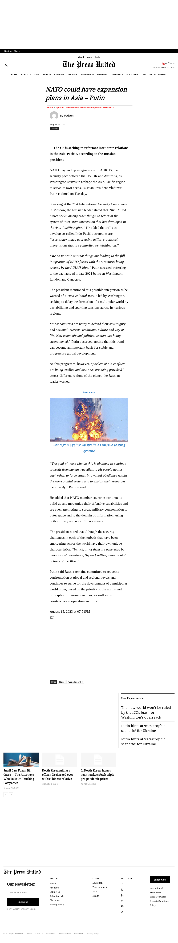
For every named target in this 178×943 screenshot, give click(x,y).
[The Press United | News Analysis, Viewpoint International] (89, 65)
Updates (59, 107)
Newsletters (155, 892)
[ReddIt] (90, 136)
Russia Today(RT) (75, 682)
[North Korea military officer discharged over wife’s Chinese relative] (59, 760)
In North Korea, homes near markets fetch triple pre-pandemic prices (97, 775)
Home (50, 107)
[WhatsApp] (98, 136)
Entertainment (99, 887)
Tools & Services (158, 896)
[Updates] (55, 115)
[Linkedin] (106, 136)
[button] (6, 65)
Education (97, 882)
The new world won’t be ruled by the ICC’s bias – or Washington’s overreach (146, 712)
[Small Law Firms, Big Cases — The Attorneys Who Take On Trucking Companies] (21, 760)
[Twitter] (122, 890)
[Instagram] (122, 901)
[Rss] (122, 912)
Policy (153, 905)
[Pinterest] (114, 136)
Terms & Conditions (159, 901)
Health (95, 895)
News (61, 682)
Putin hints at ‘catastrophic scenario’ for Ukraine (143, 728)
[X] (82, 136)
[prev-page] (5, 794)
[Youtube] (122, 906)
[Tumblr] (130, 136)
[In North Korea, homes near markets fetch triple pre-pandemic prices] (98, 760)
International (156, 888)
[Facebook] (74, 136)
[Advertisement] (89, 24)
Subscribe (23, 902)
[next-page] (11, 794)
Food (94, 891)
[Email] (122, 136)
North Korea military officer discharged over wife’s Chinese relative (57, 775)
